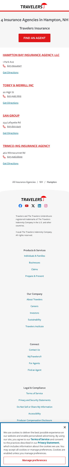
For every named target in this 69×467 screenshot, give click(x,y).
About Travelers (34, 299)
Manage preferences (34, 460)
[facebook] (22, 206)
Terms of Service (34, 393)
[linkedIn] (41, 206)
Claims (34, 269)
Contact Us (34, 349)
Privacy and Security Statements (35, 400)
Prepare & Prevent (34, 276)
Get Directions (10, 72)
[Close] (65, 427)
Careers (34, 306)
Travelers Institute (34, 326)
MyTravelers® (35, 356)
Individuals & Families (34, 256)
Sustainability (34, 319)
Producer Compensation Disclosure (34, 420)
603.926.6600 (14, 156)
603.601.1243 (14, 126)
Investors (34, 313)
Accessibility (34, 413)
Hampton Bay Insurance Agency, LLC (31, 55)
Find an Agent (34, 370)
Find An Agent (34, 38)
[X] (34, 206)
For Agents (34, 363)
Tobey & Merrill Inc (18, 85)
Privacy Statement (48, 442)
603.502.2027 (14, 65)
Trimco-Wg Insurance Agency (26, 146)
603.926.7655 (14, 96)
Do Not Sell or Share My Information (34, 407)
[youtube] (28, 206)
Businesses (34, 262)
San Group (11, 115)
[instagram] (47, 206)
